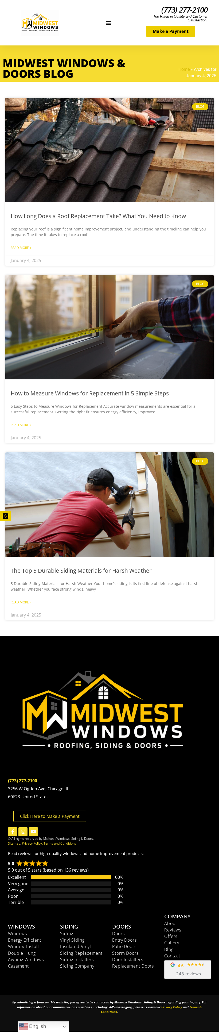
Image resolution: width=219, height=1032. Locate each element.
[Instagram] (23, 831)
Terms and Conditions (60, 843)
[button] (108, 22)
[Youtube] (33, 831)
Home (184, 69)
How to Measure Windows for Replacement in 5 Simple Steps (90, 393)
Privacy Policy (171, 1007)
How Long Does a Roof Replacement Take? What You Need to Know (98, 216)
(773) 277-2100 (184, 10)
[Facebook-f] (12, 831)
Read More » (21, 247)
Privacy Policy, (33, 843)
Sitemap (14, 843)
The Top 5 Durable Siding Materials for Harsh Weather (81, 570)
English (37, 1026)
